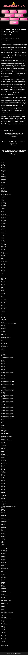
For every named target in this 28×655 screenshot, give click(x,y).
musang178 (3, 244)
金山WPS (3, 335)
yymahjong (3, 527)
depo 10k (3, 541)
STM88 (2, 342)
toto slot (3, 180)
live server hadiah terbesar (6, 437)
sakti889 (3, 512)
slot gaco (3, 383)
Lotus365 (3, 524)
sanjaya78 (3, 332)
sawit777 (3, 533)
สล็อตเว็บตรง (3, 177)
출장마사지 (3, 522)
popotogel (3, 190)
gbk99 (2, 340)
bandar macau (4, 307)
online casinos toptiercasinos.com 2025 (8, 323)
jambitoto (3, 582)
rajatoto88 (3, 486)
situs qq (2, 497)
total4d (2, 554)
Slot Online (3, 632)
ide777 (2, 424)
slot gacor (3, 247)
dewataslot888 (4, 548)
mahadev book (4, 516)
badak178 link (4, 338)
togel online (3, 299)
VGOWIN (3, 348)
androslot (3, 487)
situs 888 (3, 557)
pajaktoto (3, 452)
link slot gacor (4, 179)
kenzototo (3, 492)
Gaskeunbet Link (4, 603)
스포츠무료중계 (4, 472)
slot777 (2, 193)
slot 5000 (3, 468)
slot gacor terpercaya (5, 624)
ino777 (2, 427)
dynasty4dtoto (4, 563)
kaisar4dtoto (3, 562)
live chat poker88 (4, 449)
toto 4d (2, 162)
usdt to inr (3, 425)
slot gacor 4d (3, 196)
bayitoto (3, 188)
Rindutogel (3, 556)
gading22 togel (4, 443)
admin (4, 38)
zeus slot (3, 490)
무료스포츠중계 (4, 641)
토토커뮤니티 (4, 617)
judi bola (3, 279)
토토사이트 (3, 494)
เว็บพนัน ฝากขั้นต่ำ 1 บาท (6, 194)
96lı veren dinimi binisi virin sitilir (7, 357)
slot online (3, 598)
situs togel (3, 454)
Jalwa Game (3, 495)
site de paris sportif (5, 433)
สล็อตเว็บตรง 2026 (4, 261)
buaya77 (3, 422)
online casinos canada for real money (8, 506)
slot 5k (2, 200)
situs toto (3, 186)
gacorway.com (4, 300)
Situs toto (3, 466)
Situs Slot (3, 560)
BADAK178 (3, 220)
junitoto (2, 419)
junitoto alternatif (4, 439)
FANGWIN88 (3, 221)
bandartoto (3, 535)
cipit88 (2, 211)
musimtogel (3, 573)
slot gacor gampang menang (7, 440)
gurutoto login (4, 320)
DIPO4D (3, 507)
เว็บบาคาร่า (3, 256)
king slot (3, 620)
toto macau (3, 285)
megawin (3, 457)
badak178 (3, 165)
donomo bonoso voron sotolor (7, 618)
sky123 (2, 218)
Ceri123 (2, 297)
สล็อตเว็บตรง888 (4, 595)
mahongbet (3, 176)
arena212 (3, 266)
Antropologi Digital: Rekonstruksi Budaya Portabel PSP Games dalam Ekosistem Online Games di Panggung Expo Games (14, 151)
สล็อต (2, 225)
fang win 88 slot (4, 408)
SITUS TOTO (3, 445)
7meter (2, 500)
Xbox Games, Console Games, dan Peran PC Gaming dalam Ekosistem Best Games (14, 134)
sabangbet (3, 591)
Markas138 (3, 577)
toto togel (3, 228)
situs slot (3, 291)
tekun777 (3, 571)
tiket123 (2, 530)
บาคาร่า (2, 462)
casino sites (3, 539)
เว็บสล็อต (3, 174)
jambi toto (3, 583)
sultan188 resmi (4, 191)
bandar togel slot (4, 568)
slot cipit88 (3, 377)
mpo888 (2, 565)
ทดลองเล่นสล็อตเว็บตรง (5, 215)
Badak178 (3, 294)
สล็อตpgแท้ (3, 202)
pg (1, 529)
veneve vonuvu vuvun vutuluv (7, 612)
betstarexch (3, 328)
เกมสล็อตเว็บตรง (4, 253)
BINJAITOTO (3, 567)
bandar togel (3, 183)
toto (2, 185)
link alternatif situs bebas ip (6, 436)
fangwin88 (3, 168)
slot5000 (3, 629)
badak (2, 367)
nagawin (3, 585)
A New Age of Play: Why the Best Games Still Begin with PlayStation (14, 142)
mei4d (2, 434)
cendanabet (3, 630)
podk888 (3, 258)
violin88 (2, 621)
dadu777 (3, 229)
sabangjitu (3, 588)
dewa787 (3, 238)
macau (2, 609)
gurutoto (3, 311)
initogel (2, 164)
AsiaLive (3, 604)
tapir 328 (3, 378)
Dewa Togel (3, 611)
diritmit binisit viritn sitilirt (6, 614)
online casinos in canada (6, 519)
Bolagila (3, 606)
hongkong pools (4, 463)
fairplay (2, 518)
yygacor (3, 544)
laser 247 (3, 510)
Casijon (2, 199)
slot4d (2, 173)
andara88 (3, 627)
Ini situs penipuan (4, 346)
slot (2, 209)
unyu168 (2, 574)
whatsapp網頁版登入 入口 (6, 337)
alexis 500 (3, 503)
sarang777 (3, 446)
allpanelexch (3, 515)
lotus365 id (3, 536)
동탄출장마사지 (4, 521)
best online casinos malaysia (6, 600)
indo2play (3, 542)
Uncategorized (6, 40)
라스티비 (3, 538)
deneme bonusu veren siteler (6, 592)
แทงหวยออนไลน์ (4, 456)
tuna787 (3, 243)
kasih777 (3, 448)
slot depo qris (4, 501)
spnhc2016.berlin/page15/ (6, 431)
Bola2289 (3, 626)
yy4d (2, 547)
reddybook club (4, 513)
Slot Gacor (3, 354)
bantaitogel (3, 170)
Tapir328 (3, 208)
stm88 (2, 451)
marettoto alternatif (5, 430)
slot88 (2, 171)
